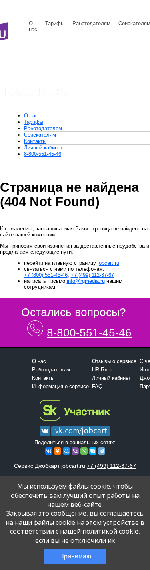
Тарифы (54, 23)
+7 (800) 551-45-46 (46, 275)
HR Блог (102, 370)
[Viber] (75, 451)
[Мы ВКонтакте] (75, 436)
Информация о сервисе (60, 386)
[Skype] (92, 451)
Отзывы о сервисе (114, 361)
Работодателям (91, 23)
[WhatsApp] (84, 451)
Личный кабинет (43, 148)
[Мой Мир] (66, 451)
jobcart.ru (108, 263)
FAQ (97, 386)
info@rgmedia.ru (86, 281)
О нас (33, 26)
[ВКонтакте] (48, 451)
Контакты (35, 141)
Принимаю (75, 556)
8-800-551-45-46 (42, 154)
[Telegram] (101, 451)
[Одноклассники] (57, 451)
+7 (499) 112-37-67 (92, 275)
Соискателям (40, 135)
